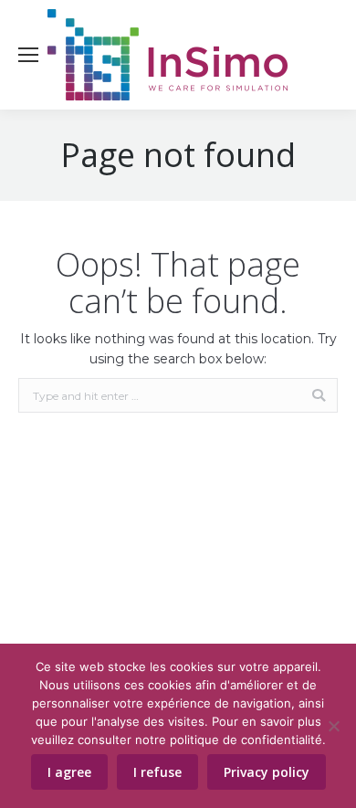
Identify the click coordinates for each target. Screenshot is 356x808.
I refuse (157, 772)
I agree (69, 772)
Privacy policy (266, 772)
